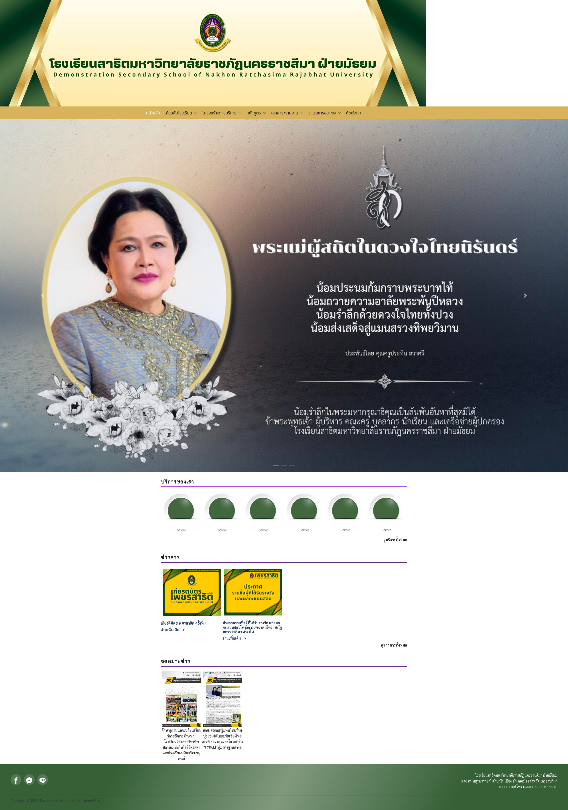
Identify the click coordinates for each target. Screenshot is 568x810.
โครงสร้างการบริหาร (220, 112)
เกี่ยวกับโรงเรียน (179, 112)
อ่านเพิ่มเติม (170, 419)
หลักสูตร (254, 112)
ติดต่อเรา (353, 112)
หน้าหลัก (153, 112)
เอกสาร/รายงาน (285, 112)
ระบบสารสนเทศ (322, 112)
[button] (42, 190)
